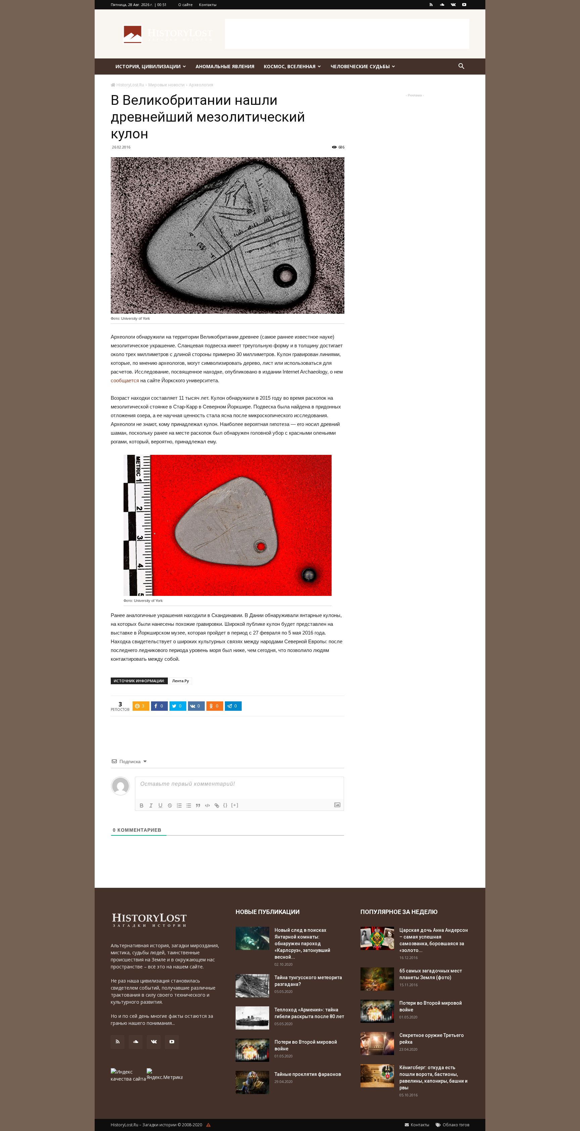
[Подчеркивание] (160, 805)
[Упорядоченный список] (179, 805)
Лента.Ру (180, 680)
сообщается (125, 380)
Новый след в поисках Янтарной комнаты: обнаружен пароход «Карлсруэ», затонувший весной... (302, 943)
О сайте (185, 4)
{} (225, 805)
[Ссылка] (217, 805)
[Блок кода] (207, 805)
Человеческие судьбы (360, 66)
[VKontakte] (453, 4)
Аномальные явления (225, 66)
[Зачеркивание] (170, 805)
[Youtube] (464, 4)
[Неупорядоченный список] (188, 805)
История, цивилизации (148, 66)
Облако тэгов (455, 1125)
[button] (461, 67)
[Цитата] (198, 805)
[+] (235, 805)
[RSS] (431, 4)
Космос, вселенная (290, 66)
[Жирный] (141, 805)
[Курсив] (151, 805)
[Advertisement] (347, 34)
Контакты (207, 4)
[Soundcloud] (442, 4)
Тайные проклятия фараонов (308, 1074)
